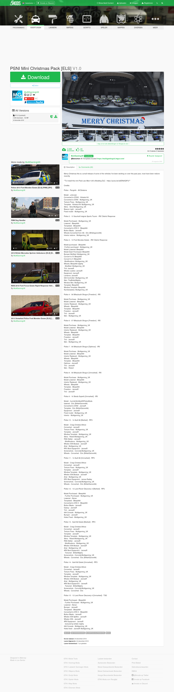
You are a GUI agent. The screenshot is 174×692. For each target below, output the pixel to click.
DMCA (134, 671)
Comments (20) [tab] (86, 167)
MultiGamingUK (31, 91)
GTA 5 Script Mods (71, 675)
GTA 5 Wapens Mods (72, 671)
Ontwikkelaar (89, 156)
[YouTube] (28, 94)
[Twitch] (31, 94)
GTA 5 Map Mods (70, 683)
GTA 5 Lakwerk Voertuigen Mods (76, 667)
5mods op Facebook (141, 679)
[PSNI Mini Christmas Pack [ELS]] (113, 100)
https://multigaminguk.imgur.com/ (110, 158)
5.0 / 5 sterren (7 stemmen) (155, 151)
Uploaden (122, 3)
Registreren (148, 3)
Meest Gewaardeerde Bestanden (110, 667)
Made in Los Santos (17, 660)
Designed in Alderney (18, 658)
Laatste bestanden (105, 658)
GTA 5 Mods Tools (71, 658)
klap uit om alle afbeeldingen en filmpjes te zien (113, 144)
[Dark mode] (157, 3)
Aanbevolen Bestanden (106, 663)
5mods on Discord (141, 683)
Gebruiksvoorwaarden (140, 667)
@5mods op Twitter (141, 675)
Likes (82, 150)
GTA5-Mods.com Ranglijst (107, 679)
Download (37, 76)
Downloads (70, 150)
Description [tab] (70, 167)
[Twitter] (25, 94)
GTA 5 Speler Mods (71, 679)
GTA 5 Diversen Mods (72, 687)
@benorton (75, 158)
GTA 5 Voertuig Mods (72, 663)
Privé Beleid (136, 663)
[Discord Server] (34, 94)
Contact (135, 658)
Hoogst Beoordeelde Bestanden (110, 675)
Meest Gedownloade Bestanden (110, 671)
